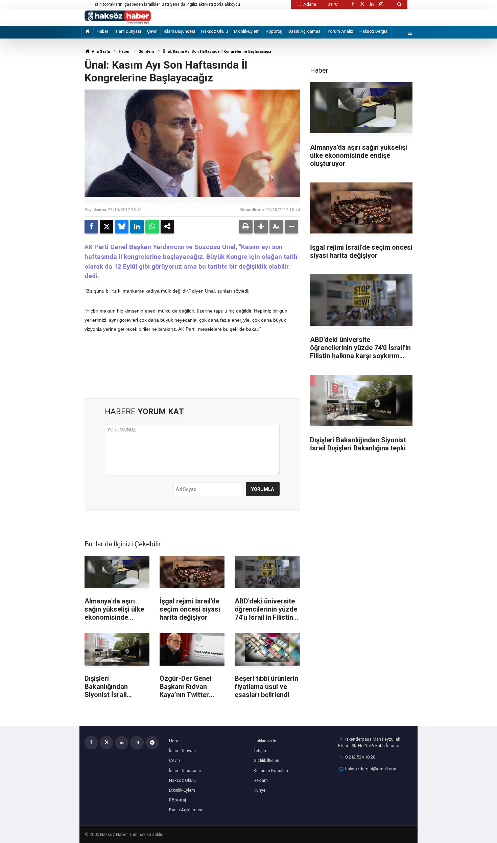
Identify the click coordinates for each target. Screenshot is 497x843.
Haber (102, 31)
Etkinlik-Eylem (247, 31)
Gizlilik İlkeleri (266, 760)
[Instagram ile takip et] (381, 4)
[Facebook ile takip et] (352, 4)
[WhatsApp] (152, 226)
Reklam (261, 780)
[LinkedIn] (137, 226)
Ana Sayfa (100, 51)
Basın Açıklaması (305, 31)
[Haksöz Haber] (118, 17)
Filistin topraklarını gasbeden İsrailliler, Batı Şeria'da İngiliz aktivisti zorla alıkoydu (165, 4)
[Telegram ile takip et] (152, 742)
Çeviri (152, 31)
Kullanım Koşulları (271, 770)
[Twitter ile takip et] (362, 4)
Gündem (146, 51)
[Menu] (410, 33)
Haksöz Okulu (214, 31)
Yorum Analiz (340, 31)
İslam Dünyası (127, 31)
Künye (259, 790)
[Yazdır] (246, 226)
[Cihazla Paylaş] (167, 226)
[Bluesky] (121, 226)
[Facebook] (91, 226)
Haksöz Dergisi (373, 31)
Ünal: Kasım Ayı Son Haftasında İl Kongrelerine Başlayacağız (217, 51)
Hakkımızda (265, 740)
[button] (261, 226)
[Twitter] (106, 226)
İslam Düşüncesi (179, 31)
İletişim (260, 750)
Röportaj (274, 31)
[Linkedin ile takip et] (371, 4)
